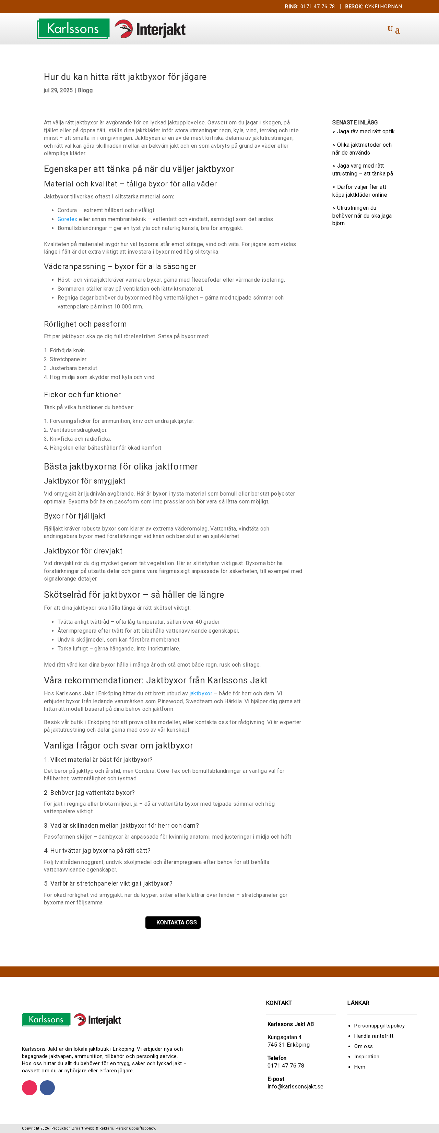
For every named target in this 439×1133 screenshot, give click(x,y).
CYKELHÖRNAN (373, 7)
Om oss (363, 1046)
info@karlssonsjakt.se (295, 1086)
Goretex (68, 219)
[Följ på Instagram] (29, 1087)
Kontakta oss (176, 922)
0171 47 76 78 (310, 7)
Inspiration (366, 1056)
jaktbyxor (201, 693)
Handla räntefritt (373, 1036)
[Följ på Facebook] (47, 1087)
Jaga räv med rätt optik (366, 131)
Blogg (85, 90)
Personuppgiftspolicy (379, 1026)
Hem (359, 1067)
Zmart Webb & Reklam (93, 1128)
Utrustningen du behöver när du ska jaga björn (362, 216)
